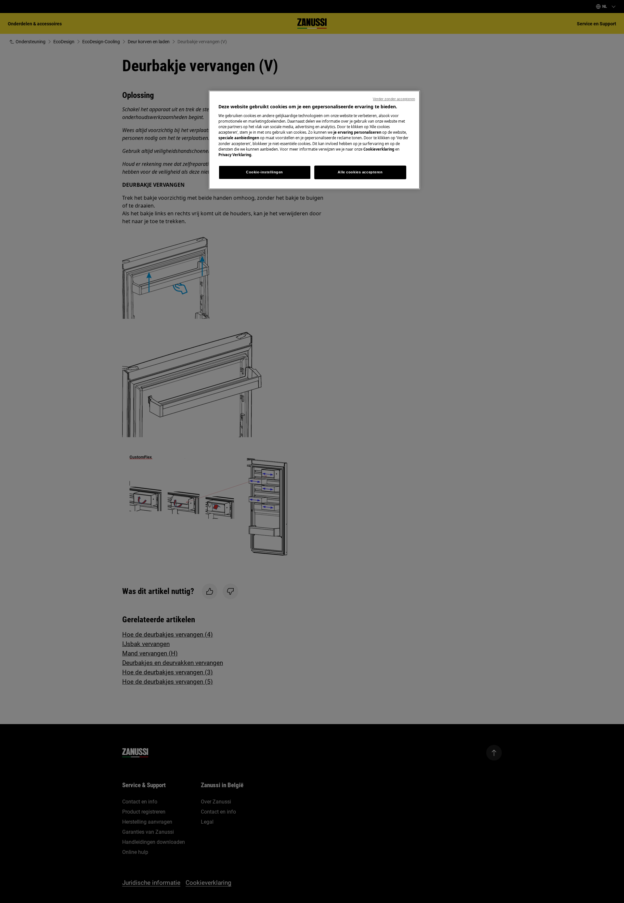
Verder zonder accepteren (394, 99)
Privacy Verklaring (234, 154)
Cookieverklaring (378, 149)
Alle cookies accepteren (360, 172)
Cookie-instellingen (264, 172)
